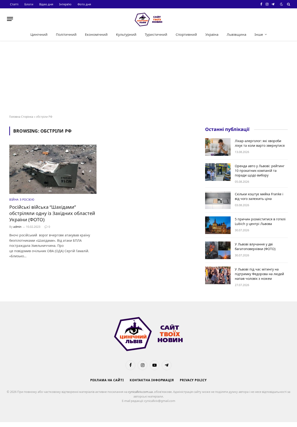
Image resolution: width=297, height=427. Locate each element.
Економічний (96, 34)
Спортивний (186, 34)
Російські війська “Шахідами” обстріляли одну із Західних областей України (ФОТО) (52, 213)
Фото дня (84, 4)
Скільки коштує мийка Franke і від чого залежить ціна (259, 196)
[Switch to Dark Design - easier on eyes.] (281, 4)
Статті (14, 4)
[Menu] (10, 19)
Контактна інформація (152, 380)
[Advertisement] (148, 78)
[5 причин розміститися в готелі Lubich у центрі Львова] (218, 225)
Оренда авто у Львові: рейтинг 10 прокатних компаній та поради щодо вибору (259, 170)
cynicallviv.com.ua (140, 392)
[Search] (288, 4)
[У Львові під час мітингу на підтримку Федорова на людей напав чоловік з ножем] (218, 275)
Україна (211, 34)
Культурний (126, 34)
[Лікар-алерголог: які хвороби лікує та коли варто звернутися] (218, 147)
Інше (259, 34)
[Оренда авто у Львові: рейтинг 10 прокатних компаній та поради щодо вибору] (218, 172)
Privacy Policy (193, 380)
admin (17, 227)
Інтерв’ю (65, 4)
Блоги (28, 4)
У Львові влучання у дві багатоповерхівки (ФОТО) (255, 246)
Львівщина (236, 34)
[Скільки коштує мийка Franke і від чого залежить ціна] (218, 200)
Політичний (66, 34)
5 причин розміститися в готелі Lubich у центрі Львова (260, 221)
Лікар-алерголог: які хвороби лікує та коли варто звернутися (260, 143)
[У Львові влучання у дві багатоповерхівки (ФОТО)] (218, 250)
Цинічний (39, 34)
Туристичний (156, 34)
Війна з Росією (21, 200)
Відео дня (46, 4)
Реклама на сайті (107, 380)
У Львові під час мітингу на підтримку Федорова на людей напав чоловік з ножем (259, 274)
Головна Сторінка (21, 117)
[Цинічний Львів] (148, 18)
